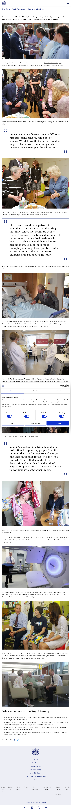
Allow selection (35, 423)
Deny (13, 423)
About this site (3, 789)
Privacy (26, 787)
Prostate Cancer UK (35, 727)
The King (35, 759)
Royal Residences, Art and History (35, 776)
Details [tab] (35, 391)
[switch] (26, 416)
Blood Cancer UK (28, 732)
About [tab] (59, 391)
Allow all (58, 423)
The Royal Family (35, 769)
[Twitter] (18, 740)
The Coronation (35, 766)
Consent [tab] (12, 391)
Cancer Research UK (55, 722)
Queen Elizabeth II (35, 773)
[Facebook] (15, 740)
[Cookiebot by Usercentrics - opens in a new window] (61, 385)
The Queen (35, 763)
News (35, 780)
